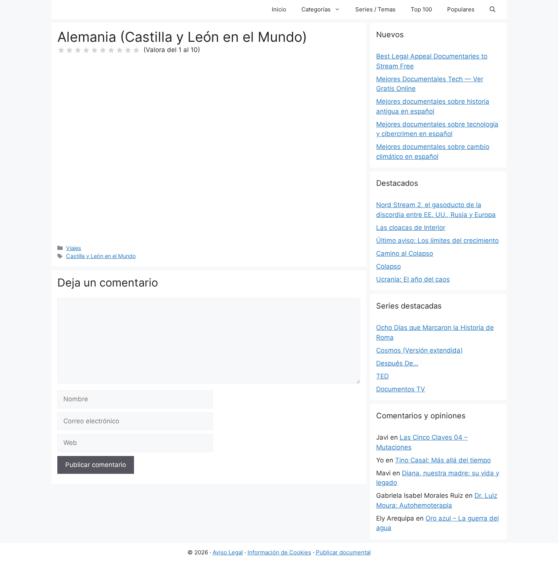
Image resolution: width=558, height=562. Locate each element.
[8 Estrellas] (119, 50)
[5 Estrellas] (94, 50)
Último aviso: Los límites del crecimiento (437, 240)
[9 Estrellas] (128, 50)
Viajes (73, 248)
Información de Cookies (279, 552)
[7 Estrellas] (111, 50)
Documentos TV (400, 389)
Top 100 (421, 9)
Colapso (388, 266)
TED (382, 376)
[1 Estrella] (61, 50)
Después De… (397, 363)
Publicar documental (343, 552)
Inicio (279, 9)
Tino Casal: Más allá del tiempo (443, 460)
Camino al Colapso (404, 253)
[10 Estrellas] (136, 50)
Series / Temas (375, 9)
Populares (460, 9)
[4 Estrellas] (86, 50)
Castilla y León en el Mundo (101, 256)
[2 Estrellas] (69, 50)
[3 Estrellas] (78, 50)
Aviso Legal (228, 552)
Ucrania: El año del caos (413, 279)
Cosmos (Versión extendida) (419, 350)
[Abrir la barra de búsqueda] (492, 9)
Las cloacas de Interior (410, 227)
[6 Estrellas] (103, 50)
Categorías (316, 9)
